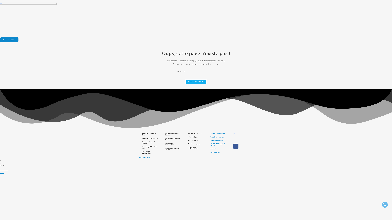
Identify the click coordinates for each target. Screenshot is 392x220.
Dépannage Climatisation (146, 152)
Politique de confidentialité (193, 148)
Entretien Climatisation (150, 138)
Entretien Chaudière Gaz (149, 134)
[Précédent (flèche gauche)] (1, 173)
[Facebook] (235, 146)
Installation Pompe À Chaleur (172, 148)
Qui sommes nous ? (195, 133)
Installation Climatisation (169, 144)
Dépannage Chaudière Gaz (149, 147)
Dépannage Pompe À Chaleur (172, 134)
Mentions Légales (194, 144)
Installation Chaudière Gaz (172, 139)
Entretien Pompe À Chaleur (148, 142)
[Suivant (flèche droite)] (3, 173)
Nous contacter (193, 140)
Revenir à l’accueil (196, 81)
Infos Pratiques (193, 137)
